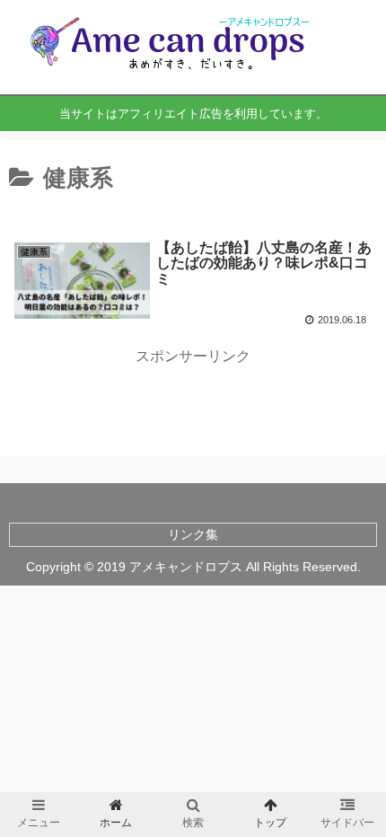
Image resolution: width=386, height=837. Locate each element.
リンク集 (193, 534)
